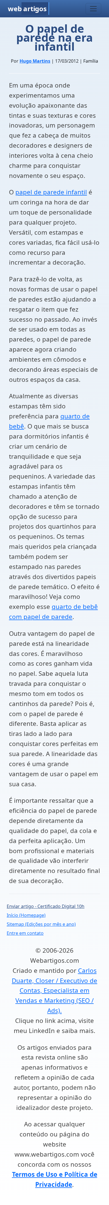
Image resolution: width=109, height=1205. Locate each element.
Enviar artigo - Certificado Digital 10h (45, 906)
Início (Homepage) (26, 915)
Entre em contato (25, 933)
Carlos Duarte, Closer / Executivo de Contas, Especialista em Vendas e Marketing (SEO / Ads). (54, 990)
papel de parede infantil (51, 192)
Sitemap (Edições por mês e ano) (41, 924)
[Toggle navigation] (93, 8)
